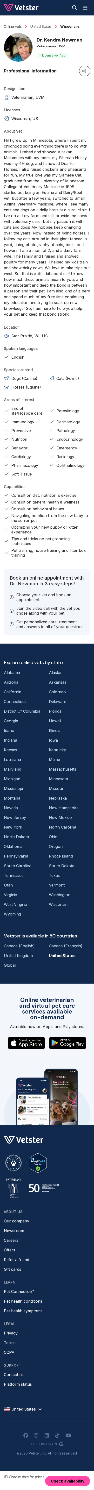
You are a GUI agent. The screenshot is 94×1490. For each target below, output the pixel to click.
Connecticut (15, 701)
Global (10, 965)
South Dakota (61, 865)
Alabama (12, 672)
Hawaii (55, 720)
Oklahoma (13, 846)
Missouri (56, 788)
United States (62, 955)
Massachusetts (62, 769)
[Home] (21, 7)
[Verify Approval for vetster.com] (38, 1163)
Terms (9, 1342)
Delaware (57, 701)
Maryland (12, 769)
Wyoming (12, 914)
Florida (55, 711)
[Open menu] (85, 7)
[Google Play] (67, 1043)
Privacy (11, 1333)
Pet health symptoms (23, 1310)
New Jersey (15, 817)
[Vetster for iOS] (26, 1043)
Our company (16, 1221)
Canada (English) (19, 946)
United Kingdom (18, 955)
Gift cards (12, 1269)
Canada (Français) (65, 946)
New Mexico (60, 817)
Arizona (11, 682)
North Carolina (62, 827)
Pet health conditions (23, 1301)
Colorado (57, 691)
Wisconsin (58, 904)
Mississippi (13, 788)
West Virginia (15, 904)
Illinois (54, 730)
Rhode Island (61, 856)
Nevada (11, 807)
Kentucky (57, 749)
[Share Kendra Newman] (84, 71)
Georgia (11, 720)
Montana (12, 798)
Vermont (57, 885)
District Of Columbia (22, 711)
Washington (59, 894)
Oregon (56, 846)
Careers (11, 1240)
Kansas (10, 749)
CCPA (9, 1352)
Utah (8, 885)
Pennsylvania (16, 856)
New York (13, 827)
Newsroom (14, 1230)
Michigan (12, 778)
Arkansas (57, 682)
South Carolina (17, 865)
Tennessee (14, 875)
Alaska (55, 672)
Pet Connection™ (19, 1291)
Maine (54, 759)
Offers (9, 1250)
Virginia (10, 894)
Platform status (18, 1384)
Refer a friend (16, 1259)
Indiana (10, 740)
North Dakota (16, 836)
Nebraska (58, 798)
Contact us (14, 1374)
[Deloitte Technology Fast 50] (44, 1188)
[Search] (74, 7)
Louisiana (12, 759)
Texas (54, 875)
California (12, 691)
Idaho (9, 730)
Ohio (53, 836)
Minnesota (58, 778)
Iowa (53, 740)
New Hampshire (64, 807)
